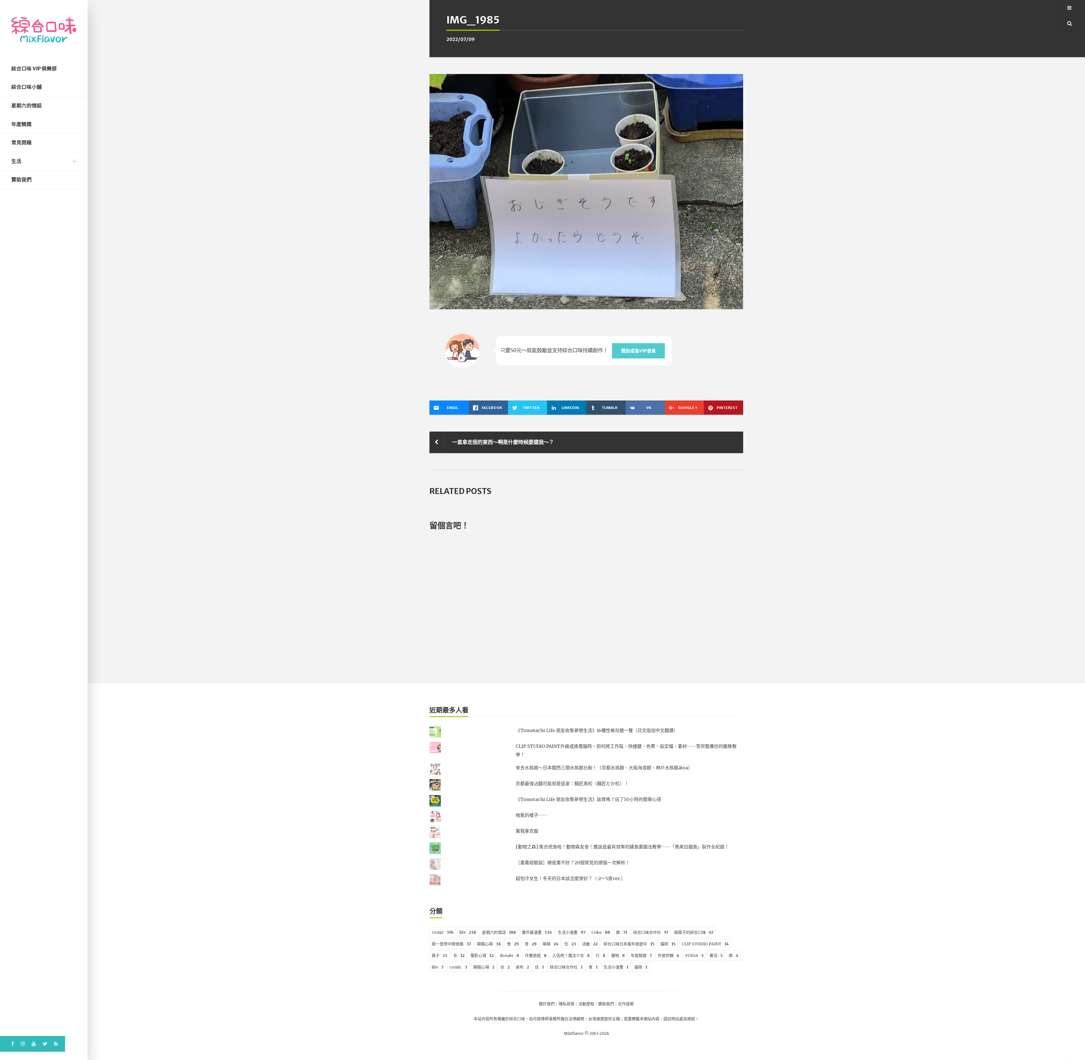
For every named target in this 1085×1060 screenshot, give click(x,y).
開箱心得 (489, 943)
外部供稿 (668, 955)
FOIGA (694, 955)
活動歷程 (586, 1003)
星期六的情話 (26, 106)
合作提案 (626, 1003)
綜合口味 (517, 1018)
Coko (600, 932)
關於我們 (547, 1003)
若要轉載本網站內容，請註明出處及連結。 (661, 1018)
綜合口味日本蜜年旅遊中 (629, 943)
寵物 (618, 955)
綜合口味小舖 (26, 87)
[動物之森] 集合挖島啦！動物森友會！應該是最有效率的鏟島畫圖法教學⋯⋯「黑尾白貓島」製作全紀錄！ (622, 847)
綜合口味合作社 (650, 932)
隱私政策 (566, 1003)
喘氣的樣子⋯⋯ (531, 815)
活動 (590, 943)
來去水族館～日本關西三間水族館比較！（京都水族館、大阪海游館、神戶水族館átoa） (604, 767)
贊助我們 (21, 180)
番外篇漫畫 (537, 932)
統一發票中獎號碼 (451, 943)
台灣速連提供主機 (604, 1018)
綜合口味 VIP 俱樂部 (34, 69)
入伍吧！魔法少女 (571, 955)
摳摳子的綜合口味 (693, 932)
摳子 (439, 955)
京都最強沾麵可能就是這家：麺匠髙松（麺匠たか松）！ (572, 783)
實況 (716, 955)
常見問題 (21, 143)
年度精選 (21, 124)
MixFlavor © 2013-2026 (586, 1033)
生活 (16, 161)
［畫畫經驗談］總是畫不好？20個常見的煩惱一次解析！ (573, 862)
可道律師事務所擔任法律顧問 (558, 1018)
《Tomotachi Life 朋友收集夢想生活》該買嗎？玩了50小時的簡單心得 (588, 799)
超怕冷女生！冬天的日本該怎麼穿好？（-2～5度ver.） (570, 878)
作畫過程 (535, 955)
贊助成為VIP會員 (638, 351)
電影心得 (482, 955)
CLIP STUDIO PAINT (705, 943)
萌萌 (550, 943)
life (467, 932)
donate (509, 955)
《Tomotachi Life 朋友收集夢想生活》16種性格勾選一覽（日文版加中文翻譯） (597, 730)
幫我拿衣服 (527, 831)
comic (442, 932)
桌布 (522, 967)
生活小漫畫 (571, 932)
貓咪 (668, 943)
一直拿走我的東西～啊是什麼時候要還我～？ (503, 442)
